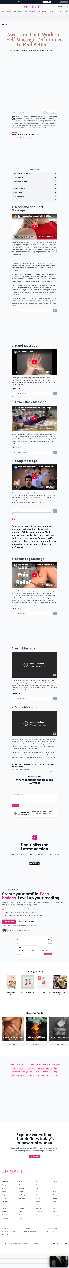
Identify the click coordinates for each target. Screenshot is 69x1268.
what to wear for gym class (22, 1072)
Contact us (5, 1228)
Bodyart (21, 1185)
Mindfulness (32, 11)
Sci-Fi (29, 138)
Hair (56, 11)
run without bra (18, 1068)
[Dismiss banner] (55, 811)
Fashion (4, 1191)
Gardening (22, 1195)
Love (60, 11)
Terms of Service (6, 1235)
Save (47, 112)
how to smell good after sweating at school (44, 1064)
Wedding (44, 11)
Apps (20, 1181)
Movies (3, 11)
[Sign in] (66, 6)
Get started (48, 954)
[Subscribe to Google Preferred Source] (21, 813)
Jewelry (55, 1198)
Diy (26, 11)
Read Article (16, 1045)
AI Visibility (27, 1228)
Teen (3, 1215)
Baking (55, 1181)
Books (37, 1185)
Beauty (4, 1185)
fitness (4, 25)
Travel (20, 1215)
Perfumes (21, 1208)
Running (38, 1208)
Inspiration (22, 1198)
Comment (15, 806)
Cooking (4, 1188)
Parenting (5, 1208)
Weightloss (50, 11)
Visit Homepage (34, 1156)
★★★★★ (64, 25)
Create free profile (9, 921)
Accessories (20, 11)
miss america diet (42, 1075)
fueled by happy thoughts (47, 1068)
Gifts (37, 1195)
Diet (37, 1188)
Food (37, 1191)
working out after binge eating (45, 1072)
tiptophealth (31, 1068)
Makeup (38, 1201)
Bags (37, 1181)
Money (38, 11)
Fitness (21, 1191)
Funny (54, 1191)
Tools (20, 1218)
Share (54, 112)
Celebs (55, 1185)
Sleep (20, 1211)
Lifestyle (9, 11)
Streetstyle (39, 1211)
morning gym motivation (17, 1064)
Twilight (38, 1215)
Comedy (19, 138)
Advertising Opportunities (9, 1231)
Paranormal (56, 1205)
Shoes (54, 1208)
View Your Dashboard (27, 921)
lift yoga (54, 1075)
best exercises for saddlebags (23, 1075)
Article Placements (51, 1228)
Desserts (21, 1188)
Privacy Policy (50, 1231)
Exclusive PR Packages (30, 1231)
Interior (38, 1198)
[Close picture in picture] (51, 1257)
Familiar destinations (24, 769)
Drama (24, 138)
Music (20, 1205)
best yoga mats (22, 538)
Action (13, 138)
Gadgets (4, 1195)
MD (27, 112)
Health (4, 1198)
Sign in (34, 925)
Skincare (65, 11)
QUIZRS (56, 139)
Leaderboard (20, 954)
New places (15, 769)
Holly (14, 112)
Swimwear (56, 1211)
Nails (14, 11)
